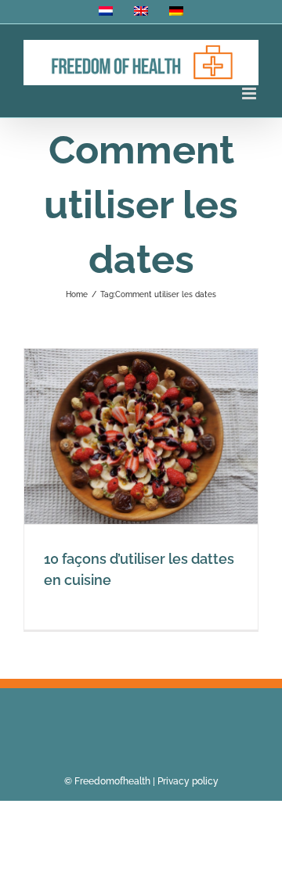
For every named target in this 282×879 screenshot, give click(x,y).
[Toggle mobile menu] (250, 93)
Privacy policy (188, 781)
